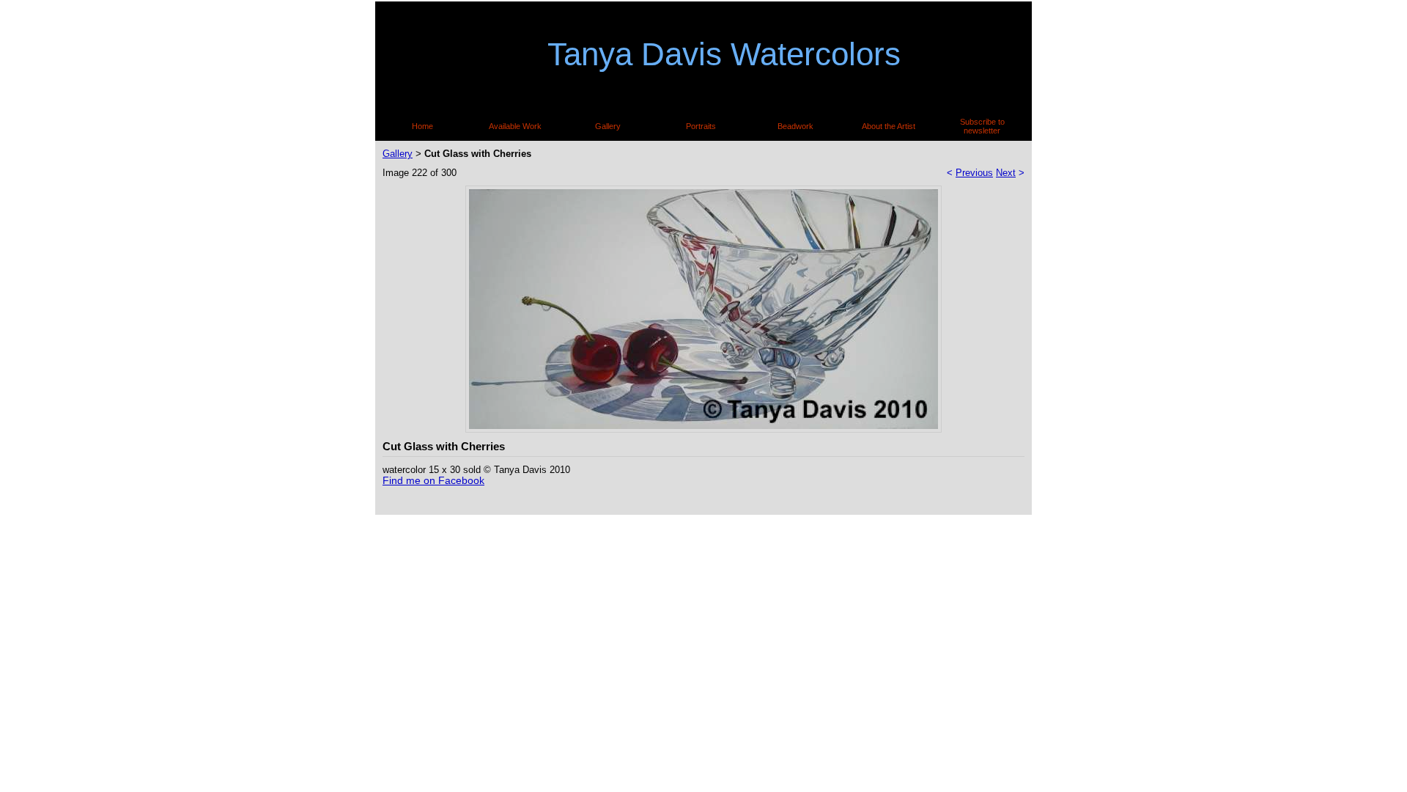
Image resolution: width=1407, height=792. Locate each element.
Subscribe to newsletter (982, 126)
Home (422, 126)
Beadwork (795, 126)
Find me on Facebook (433, 480)
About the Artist (888, 126)
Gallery (608, 126)
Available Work (515, 126)
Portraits (701, 126)
